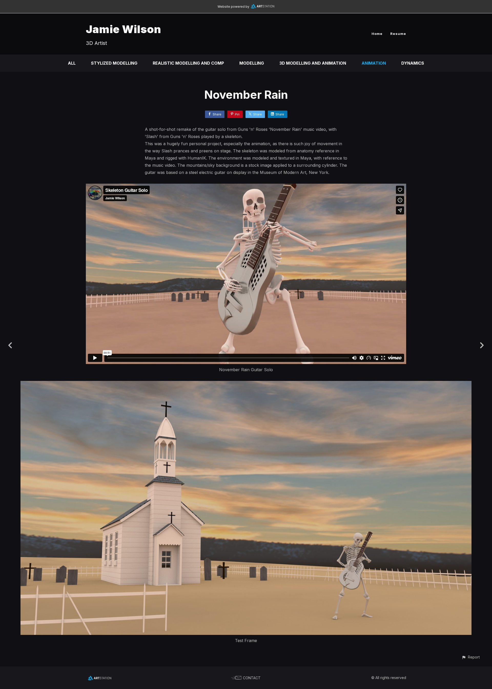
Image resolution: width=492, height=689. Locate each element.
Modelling (251, 63)
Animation (374, 63)
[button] (470, 657)
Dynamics (412, 63)
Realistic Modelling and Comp (188, 63)
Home (377, 34)
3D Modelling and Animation (312, 63)
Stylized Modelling (114, 63)
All (72, 63)
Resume (398, 34)
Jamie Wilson (123, 29)
